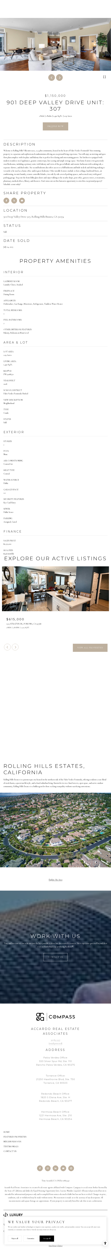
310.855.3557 (55, 1040)
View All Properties (90, 647)
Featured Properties (14, 1137)
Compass (77, 1187)
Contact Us (9, 1151)
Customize (30, 1238)
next (59, 77)
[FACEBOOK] (40, 1168)
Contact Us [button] (55, 957)
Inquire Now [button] (55, 126)
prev (51, 77)
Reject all (15, 1238)
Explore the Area (55, 879)
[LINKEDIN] (55, 1168)
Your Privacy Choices (55, 1246)
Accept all (46, 1238)
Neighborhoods (12, 1141)
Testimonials (10, 1146)
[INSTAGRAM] (48, 1168)
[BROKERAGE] (71, 1168)
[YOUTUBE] (63, 1168)
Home (6, 1132)
